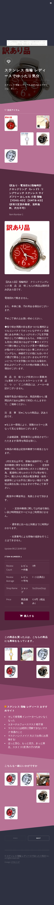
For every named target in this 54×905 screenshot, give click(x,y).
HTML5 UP (15, 862)
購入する (29, 616)
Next (38, 838)
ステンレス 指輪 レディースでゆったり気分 (26, 856)
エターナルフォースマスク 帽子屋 (25, 724)
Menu (50, 3)
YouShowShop (39, 588)
